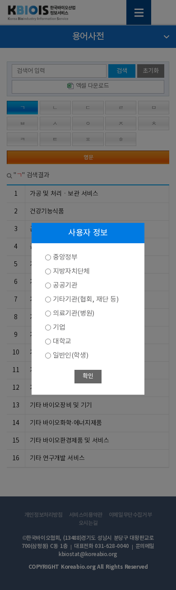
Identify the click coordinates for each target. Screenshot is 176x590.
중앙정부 (65, 257)
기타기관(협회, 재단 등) (85, 299)
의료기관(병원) (73, 313)
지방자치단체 (71, 271)
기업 (59, 327)
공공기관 (65, 285)
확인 (88, 376)
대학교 (62, 341)
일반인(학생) (70, 355)
